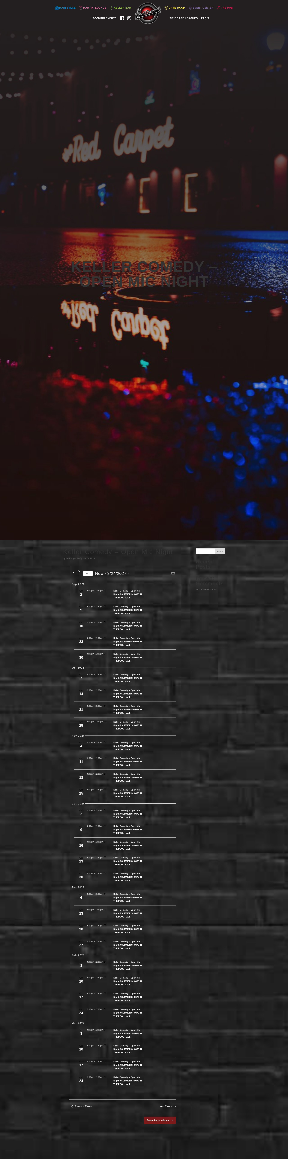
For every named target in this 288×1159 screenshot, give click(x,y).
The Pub (227, 7)
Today (88, 573)
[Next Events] (79, 572)
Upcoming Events (104, 18)
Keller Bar (122, 7)
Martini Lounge (94, 7)
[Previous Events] (73, 572)
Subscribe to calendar (158, 1120)
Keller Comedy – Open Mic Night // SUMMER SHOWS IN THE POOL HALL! (127, 594)
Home (137, 17)
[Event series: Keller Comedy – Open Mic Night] (105, 591)
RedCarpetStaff (73, 558)
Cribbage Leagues (184, 18)
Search (220, 551)
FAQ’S (205, 18)
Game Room (177, 7)
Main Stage (67, 7)
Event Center (203, 7)
